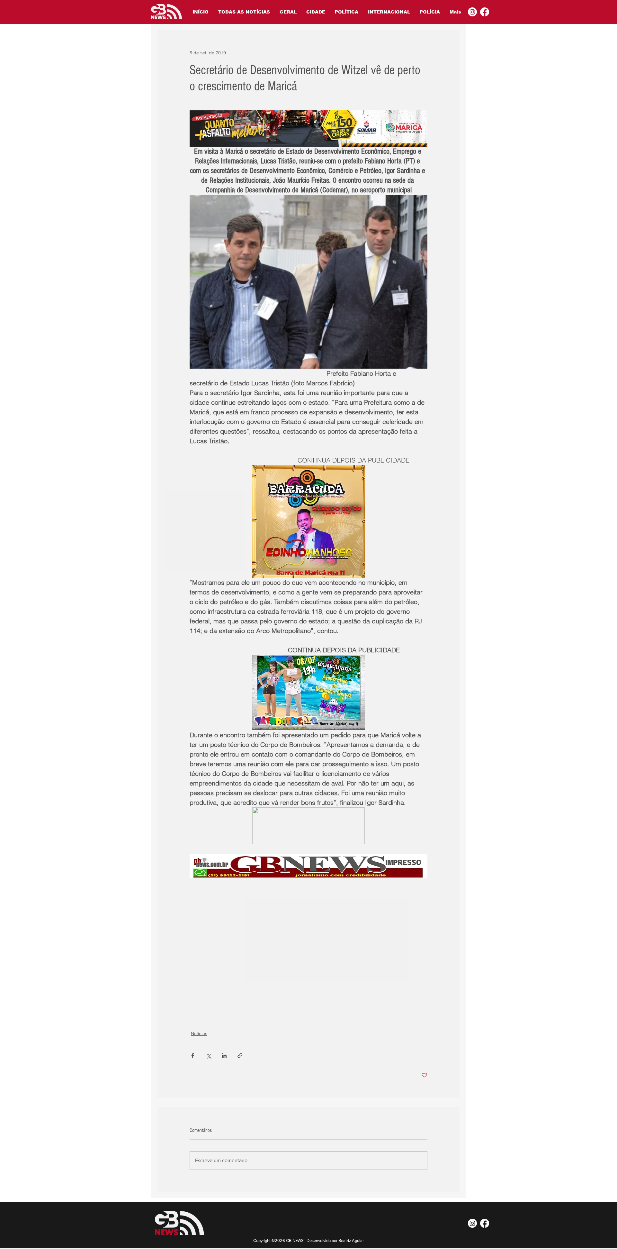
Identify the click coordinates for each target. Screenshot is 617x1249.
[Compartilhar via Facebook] (193, 1055)
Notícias (199, 1033)
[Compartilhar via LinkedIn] (224, 1055)
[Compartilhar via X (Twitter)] (208, 1055)
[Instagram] (472, 11)
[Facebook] (484, 11)
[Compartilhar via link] (240, 1055)
